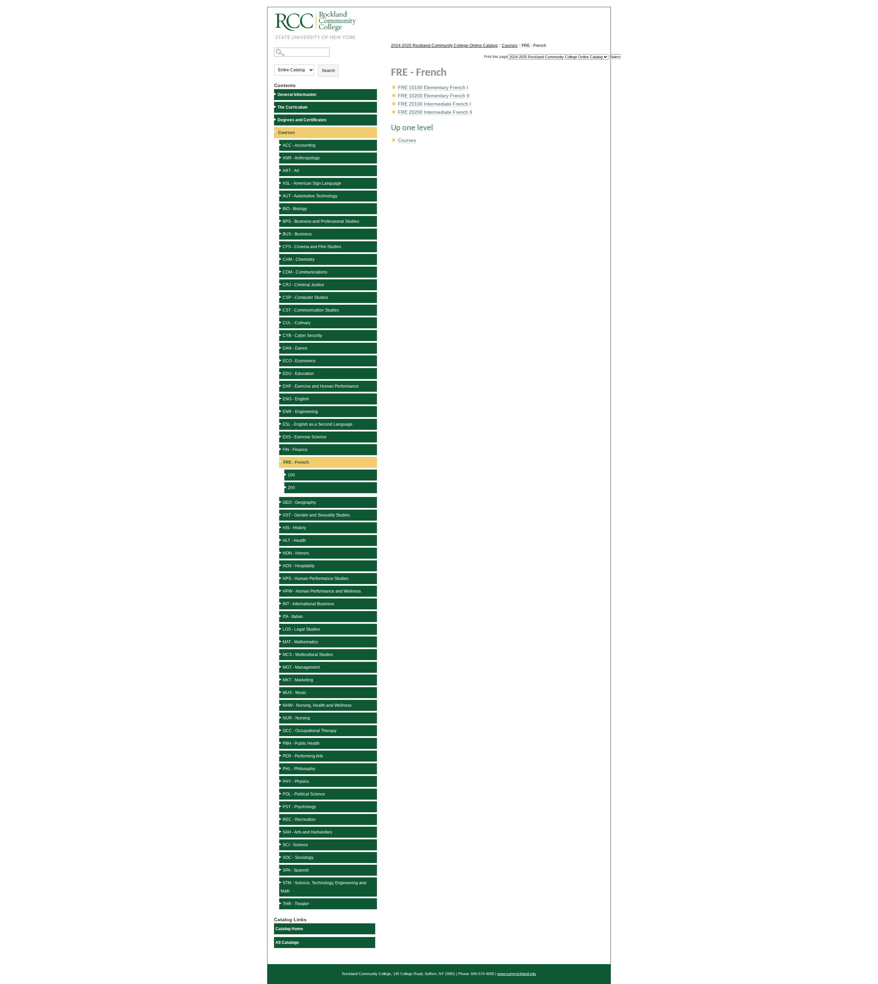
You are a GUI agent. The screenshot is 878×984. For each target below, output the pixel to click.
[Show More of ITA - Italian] (281, 616)
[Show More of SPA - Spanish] (281, 869)
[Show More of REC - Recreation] (281, 819)
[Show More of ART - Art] (281, 170)
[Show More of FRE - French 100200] (281, 461)
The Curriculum (292, 107)
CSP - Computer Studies (305, 297)
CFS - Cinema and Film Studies (312, 246)
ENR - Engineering (300, 411)
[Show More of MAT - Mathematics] (281, 641)
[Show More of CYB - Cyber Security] (281, 335)
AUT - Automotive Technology (310, 196)
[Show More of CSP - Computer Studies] (281, 297)
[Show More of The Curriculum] (275, 106)
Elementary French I (433, 87)
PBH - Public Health (301, 743)
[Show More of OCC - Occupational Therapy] (281, 730)
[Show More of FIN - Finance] (281, 449)
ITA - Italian (293, 616)
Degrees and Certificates (302, 120)
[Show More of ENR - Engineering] (281, 411)
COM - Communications (305, 272)
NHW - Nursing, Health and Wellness (317, 705)
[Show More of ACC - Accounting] (281, 144)
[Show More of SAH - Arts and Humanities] (281, 831)
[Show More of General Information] (275, 94)
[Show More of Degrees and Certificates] (275, 119)
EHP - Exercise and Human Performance (321, 386)
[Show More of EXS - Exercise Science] (281, 436)
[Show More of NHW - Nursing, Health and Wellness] (281, 704)
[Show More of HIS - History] (281, 527)
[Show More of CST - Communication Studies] (281, 309)
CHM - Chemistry (299, 259)
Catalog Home (289, 928)
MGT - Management (301, 667)
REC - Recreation (299, 819)
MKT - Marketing (298, 680)
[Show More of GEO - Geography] (281, 501)
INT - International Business (308, 604)
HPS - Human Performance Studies (315, 578)
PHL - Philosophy (299, 768)
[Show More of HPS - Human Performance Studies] (281, 578)
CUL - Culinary (296, 322)
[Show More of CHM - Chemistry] (281, 258)
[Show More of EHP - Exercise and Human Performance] (281, 385)
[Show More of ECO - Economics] (281, 360)
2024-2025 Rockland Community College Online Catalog (444, 45)
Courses (286, 132)
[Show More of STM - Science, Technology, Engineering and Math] (281, 882)
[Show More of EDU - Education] (281, 373)
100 (291, 475)
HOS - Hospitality (299, 565)
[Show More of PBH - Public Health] (281, 742)
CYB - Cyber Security (302, 335)
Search (328, 70)
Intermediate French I (434, 104)
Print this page (496, 56)
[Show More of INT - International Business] (281, 603)
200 (291, 487)
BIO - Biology (295, 208)
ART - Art (291, 170)
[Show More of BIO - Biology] (281, 208)
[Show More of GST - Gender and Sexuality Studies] (281, 514)
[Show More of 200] (286, 487)
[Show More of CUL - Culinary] (281, 322)
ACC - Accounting (299, 145)
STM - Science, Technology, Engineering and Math (323, 887)
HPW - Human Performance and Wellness (322, 591)
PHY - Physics (296, 781)
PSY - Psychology (299, 806)
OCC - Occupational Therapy (309, 730)
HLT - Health (294, 540)
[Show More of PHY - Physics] (281, 780)
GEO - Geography (299, 502)
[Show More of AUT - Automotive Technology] (281, 195)
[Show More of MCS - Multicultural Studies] (281, 654)
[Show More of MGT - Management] (281, 666)
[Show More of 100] (286, 474)
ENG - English (296, 399)
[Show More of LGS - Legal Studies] (281, 628)
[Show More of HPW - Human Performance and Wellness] (281, 590)
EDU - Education (298, 373)
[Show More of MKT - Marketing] (281, 679)
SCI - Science (295, 844)
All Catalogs (287, 942)
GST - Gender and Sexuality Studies (316, 515)
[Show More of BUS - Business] (281, 233)
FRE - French (296, 462)
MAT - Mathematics (300, 642)
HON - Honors (296, 553)
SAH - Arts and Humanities (307, 832)
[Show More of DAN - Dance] (281, 347)
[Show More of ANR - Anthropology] (281, 157)
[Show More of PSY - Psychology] (281, 806)
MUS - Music (294, 692)
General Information (296, 94)
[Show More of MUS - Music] (281, 692)
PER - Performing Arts (303, 756)
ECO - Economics (299, 361)
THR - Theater (296, 903)
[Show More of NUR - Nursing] (281, 717)
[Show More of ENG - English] (281, 398)
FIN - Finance (295, 449)
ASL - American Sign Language (312, 183)
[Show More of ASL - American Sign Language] (281, 182)
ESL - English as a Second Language (318, 424)
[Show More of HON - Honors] (281, 552)
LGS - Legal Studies (301, 629)
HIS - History (294, 527)
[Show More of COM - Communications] (281, 271)
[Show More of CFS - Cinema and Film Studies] (281, 246)
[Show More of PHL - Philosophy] (281, 768)
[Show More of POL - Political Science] (281, 793)
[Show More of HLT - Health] (281, 540)
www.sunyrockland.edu (516, 974)
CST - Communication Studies (311, 310)
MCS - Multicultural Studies (308, 654)
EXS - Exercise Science (305, 437)
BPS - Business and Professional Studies (321, 221)
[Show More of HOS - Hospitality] (281, 565)
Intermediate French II (435, 112)
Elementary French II (434, 95)
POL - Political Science (304, 794)
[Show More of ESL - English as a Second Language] (281, 423)
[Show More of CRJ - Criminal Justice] (281, 284)
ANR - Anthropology (301, 158)
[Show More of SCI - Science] (281, 844)
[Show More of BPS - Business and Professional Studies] (281, 220)
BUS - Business (297, 234)
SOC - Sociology (298, 857)
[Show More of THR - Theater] (281, 903)
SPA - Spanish (296, 870)
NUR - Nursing (296, 718)
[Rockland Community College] (312, 23)
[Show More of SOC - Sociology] (281, 857)
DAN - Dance (295, 348)
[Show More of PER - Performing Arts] (281, 755)
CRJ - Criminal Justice (303, 284)
